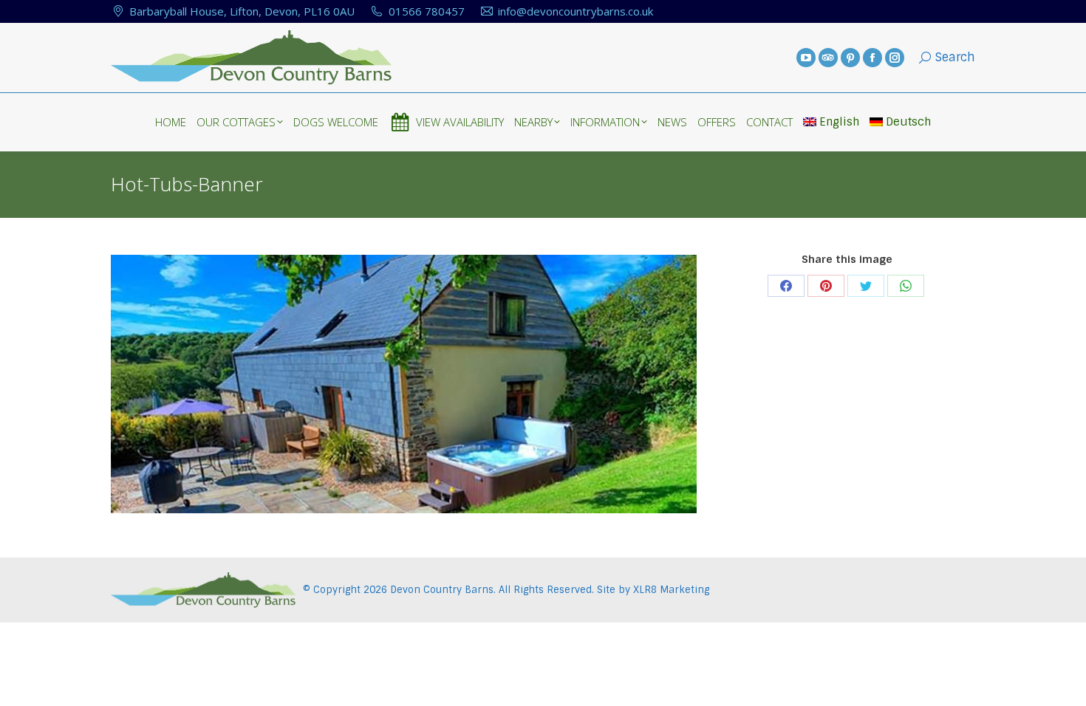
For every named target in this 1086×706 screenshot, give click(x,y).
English (839, 121)
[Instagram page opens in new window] (894, 57)
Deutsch (908, 121)
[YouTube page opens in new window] (806, 57)
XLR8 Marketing (671, 589)
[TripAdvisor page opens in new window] (828, 57)
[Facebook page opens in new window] (872, 57)
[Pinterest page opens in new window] (850, 57)
